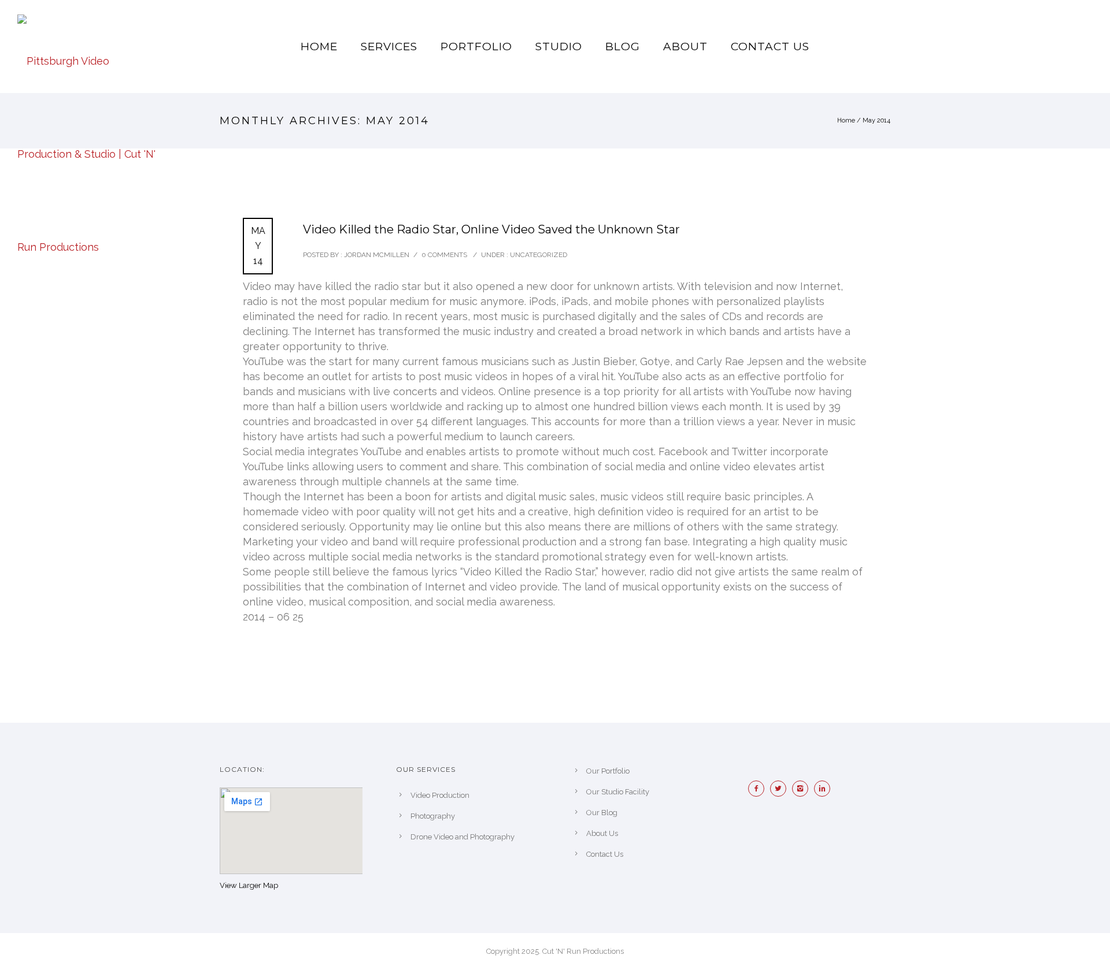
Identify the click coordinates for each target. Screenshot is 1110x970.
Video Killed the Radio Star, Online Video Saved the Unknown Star (491, 229)
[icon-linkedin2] (825, 789)
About (685, 46)
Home (319, 46)
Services (389, 46)
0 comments (444, 255)
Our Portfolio (608, 771)
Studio (558, 46)
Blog (622, 46)
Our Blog (601, 812)
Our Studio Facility (617, 791)
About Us (602, 833)
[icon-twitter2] (781, 789)
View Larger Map (249, 885)
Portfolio (476, 46)
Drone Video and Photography (462, 837)
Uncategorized (537, 255)
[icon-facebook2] (759, 789)
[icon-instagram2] (803, 789)
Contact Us (770, 46)
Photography (432, 816)
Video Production (439, 795)
